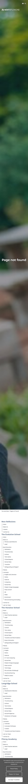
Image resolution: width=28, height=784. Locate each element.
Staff (6, 544)
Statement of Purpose (10, 716)
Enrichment (8, 597)
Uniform (7, 554)
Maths (6, 577)
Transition (7, 564)
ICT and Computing (10, 658)
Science (7, 579)
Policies (5, 570)
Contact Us (6, 532)
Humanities (8, 584)
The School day (9, 551)
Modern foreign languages (12, 587)
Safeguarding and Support (12, 567)
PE (5, 592)
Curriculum (6, 572)
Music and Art (8, 665)
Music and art (8, 589)
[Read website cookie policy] (14, 768)
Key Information (7, 547)
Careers (5, 529)
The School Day (9, 701)
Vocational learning (10, 673)
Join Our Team (7, 605)
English (6, 650)
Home (4, 524)
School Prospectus (9, 713)
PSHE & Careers (9, 675)
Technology (8, 668)
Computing (7, 582)
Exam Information (9, 640)
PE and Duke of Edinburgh (11, 670)
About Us (5, 527)
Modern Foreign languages (12, 663)
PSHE (6, 594)
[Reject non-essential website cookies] (14, 774)
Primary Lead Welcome (11, 541)
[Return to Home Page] (10, 6)
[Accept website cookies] (14, 779)
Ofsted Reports (9, 559)
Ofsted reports (8, 632)
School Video (8, 562)
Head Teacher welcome (11, 615)
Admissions (8, 549)
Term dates (8, 557)
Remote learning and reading (12, 599)
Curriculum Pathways (10, 726)
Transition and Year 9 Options (12, 637)
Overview (7, 723)
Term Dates (8, 706)
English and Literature (10, 574)
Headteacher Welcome (11, 690)
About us (5, 539)
